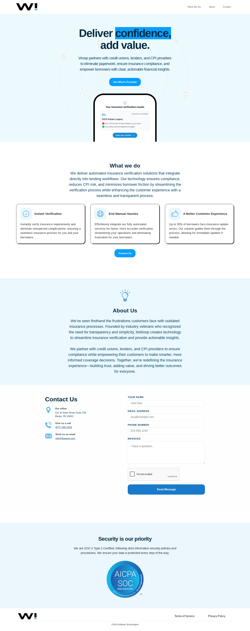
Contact (227, 6)
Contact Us (125, 253)
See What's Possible (125, 82)
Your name (136, 397)
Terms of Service (184, 616)
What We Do (194, 6)
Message (134, 438)
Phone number (138, 425)
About (212, 6)
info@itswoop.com (65, 438)
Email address (138, 411)
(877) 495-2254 (63, 427)
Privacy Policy (216, 616)
